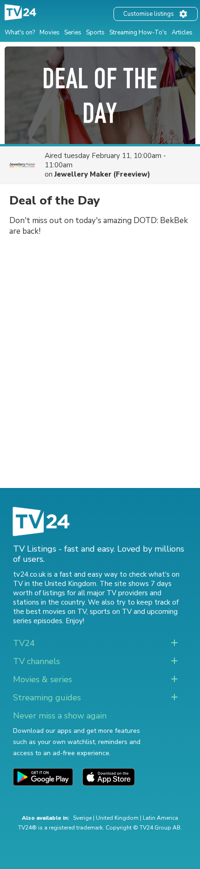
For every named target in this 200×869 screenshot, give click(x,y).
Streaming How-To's (138, 32)
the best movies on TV (50, 611)
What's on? (20, 32)
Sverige (82, 818)
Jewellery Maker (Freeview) (102, 174)
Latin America (160, 818)
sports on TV (111, 611)
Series (72, 32)
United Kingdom (117, 818)
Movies (50, 32)
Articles (182, 32)
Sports (95, 32)
